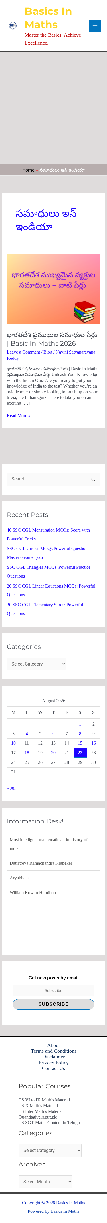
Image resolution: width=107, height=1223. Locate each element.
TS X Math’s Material (38, 1105)
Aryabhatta (20, 877)
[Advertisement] (53, 108)
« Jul (11, 788)
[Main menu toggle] (95, 26)
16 (93, 743)
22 (80, 752)
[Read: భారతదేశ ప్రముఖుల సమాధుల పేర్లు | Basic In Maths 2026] (53, 289)
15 (80, 743)
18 (27, 752)
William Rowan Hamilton (33, 892)
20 (53, 752)
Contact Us (53, 1068)
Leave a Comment (23, 352)
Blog (47, 352)
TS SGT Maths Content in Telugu (49, 1122)
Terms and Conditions (53, 1051)
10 (13, 743)
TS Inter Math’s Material (41, 1111)
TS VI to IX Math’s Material (44, 1099)
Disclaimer (53, 1056)
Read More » (19, 415)
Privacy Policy (54, 1062)
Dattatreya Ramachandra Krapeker (41, 863)
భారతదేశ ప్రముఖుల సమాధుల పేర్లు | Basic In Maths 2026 (52, 339)
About (53, 1045)
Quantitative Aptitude (38, 1117)
